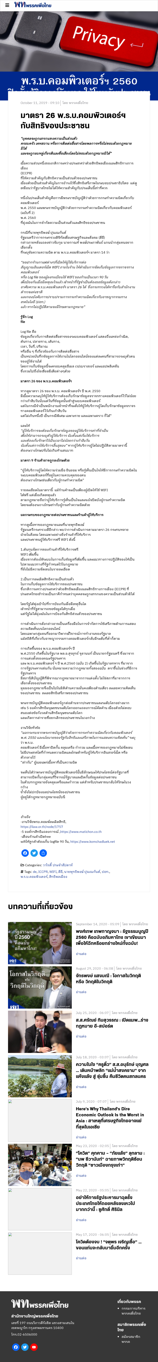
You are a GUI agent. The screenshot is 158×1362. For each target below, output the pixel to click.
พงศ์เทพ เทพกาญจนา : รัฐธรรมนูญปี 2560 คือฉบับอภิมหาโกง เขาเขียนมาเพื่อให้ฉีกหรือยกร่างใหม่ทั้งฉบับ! (112, 937)
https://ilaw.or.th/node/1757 (42, 827)
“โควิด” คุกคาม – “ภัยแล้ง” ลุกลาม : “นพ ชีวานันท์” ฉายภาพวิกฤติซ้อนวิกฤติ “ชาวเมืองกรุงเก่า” (110, 1159)
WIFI (53, 872)
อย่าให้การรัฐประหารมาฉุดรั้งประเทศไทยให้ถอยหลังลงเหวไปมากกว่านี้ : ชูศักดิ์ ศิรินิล (105, 1204)
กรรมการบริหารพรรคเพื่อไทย (133, 1311)
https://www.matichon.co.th (81, 832)
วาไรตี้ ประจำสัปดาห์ (58, 865)
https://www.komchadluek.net (92, 842)
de (35, 872)
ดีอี (60, 872)
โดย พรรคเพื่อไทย (75, 103)
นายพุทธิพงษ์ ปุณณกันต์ (82, 872)
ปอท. (105, 872)
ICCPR (43, 872)
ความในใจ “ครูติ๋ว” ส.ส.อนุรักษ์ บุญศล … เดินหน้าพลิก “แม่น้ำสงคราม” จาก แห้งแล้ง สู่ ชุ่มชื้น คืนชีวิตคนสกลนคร (112, 1070)
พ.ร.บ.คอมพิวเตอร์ (34, 877)
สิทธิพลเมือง (58, 877)
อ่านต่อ (81, 954)
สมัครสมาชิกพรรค (131, 1339)
